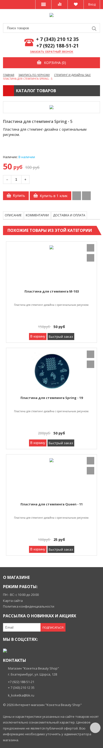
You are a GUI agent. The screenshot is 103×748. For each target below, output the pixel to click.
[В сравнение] (76, 195)
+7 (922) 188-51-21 (57, 46)
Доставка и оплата (69, 215)
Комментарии (37, 215)
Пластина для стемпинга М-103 (51, 291)
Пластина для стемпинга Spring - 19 (51, 397)
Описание (13, 215)
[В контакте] (5, 651)
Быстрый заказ (61, 336)
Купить (19, 195)
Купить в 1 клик (54, 195)
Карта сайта (13, 600)
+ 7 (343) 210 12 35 (57, 39)
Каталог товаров (36, 90)
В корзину (37, 336)
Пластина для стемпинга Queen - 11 (51, 504)
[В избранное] (86, 195)
